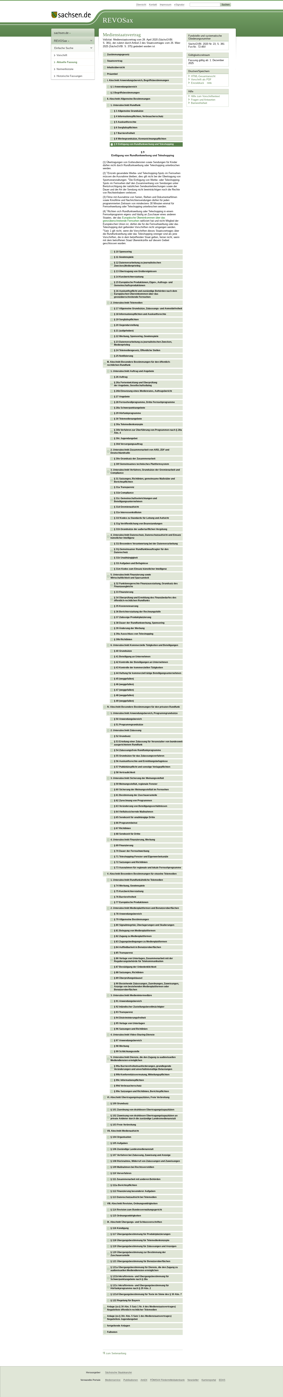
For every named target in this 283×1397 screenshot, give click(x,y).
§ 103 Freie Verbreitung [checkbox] (123, 1124)
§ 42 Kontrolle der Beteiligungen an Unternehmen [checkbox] (141, 662)
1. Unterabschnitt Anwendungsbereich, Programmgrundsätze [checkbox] (144, 713)
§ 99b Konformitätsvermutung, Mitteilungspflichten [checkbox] (141, 1074)
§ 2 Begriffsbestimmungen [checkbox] (125, 92)
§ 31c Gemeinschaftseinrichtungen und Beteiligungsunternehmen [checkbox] (135, 500)
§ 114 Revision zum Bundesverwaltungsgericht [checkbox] (136, 1209)
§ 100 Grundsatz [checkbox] (119, 1103)
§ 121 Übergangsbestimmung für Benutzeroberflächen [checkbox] (140, 1261)
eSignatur (179, 4)
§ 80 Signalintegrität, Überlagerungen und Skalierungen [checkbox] (144, 925)
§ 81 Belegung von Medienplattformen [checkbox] (134, 930)
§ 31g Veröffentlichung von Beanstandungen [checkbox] (138, 523)
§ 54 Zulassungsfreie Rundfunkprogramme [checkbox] (137, 750)
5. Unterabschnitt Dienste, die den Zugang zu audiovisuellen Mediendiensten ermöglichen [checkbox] (143, 1059)
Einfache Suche (63, 48)
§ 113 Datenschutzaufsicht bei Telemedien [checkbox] (134, 1197)
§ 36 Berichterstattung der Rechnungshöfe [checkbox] (137, 611)
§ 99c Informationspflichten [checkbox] (129, 1080)
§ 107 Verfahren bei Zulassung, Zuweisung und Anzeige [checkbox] (141, 1155)
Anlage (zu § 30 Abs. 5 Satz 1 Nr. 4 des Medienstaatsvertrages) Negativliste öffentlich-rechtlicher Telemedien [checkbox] (141, 1308)
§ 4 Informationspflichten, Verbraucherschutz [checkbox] (138, 116)
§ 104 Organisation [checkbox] (121, 1137)
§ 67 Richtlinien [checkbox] (122, 828)
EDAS (222, 1380)
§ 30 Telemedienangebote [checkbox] (128, 418)
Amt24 (144, 1380)
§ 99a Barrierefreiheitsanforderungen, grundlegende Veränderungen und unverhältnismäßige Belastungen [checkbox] (143, 1068)
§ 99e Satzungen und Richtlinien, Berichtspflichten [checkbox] (141, 1091)
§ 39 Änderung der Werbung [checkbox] (129, 628)
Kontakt (153, 4)
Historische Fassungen (69, 76)
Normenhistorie (65, 69)
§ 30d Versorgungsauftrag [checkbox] (128, 444)
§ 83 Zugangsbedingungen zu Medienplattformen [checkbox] (140, 941)
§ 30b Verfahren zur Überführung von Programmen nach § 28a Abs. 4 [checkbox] (148, 431)
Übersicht (141, 4)
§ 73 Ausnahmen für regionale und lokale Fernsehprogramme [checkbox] (147, 867)
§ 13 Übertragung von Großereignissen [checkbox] (135, 271)
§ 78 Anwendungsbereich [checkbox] (128, 914)
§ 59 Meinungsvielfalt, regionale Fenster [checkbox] (135, 784)
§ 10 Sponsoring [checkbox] (123, 251)
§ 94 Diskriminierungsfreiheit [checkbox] (130, 1017)
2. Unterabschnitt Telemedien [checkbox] (126, 302)
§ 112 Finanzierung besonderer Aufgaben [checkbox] (133, 1191)
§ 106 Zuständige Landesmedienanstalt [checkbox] (132, 1149)
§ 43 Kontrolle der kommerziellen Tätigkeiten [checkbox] (138, 667)
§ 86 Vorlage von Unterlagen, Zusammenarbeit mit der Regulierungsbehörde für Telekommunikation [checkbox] (143, 960)
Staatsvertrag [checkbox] (114, 61)
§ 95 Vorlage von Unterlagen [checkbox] (129, 1023)
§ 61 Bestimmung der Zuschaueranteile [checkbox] (135, 795)
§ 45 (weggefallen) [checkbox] (124, 678)
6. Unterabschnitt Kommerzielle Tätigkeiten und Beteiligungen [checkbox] (144, 645)
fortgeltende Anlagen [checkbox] (118, 1325)
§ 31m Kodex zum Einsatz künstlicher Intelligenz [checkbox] (140, 569)
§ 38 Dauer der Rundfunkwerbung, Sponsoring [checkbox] (139, 623)
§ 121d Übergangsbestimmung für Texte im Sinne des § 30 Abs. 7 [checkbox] (146, 1294)
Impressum (165, 4)
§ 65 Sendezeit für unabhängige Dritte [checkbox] (134, 817)
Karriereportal (209, 1380)
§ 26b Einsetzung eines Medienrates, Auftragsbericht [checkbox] (143, 391)
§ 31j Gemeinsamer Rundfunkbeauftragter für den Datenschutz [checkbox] (141, 551)
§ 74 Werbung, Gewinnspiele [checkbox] (129, 885)
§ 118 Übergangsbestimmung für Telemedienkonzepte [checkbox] (140, 1240)
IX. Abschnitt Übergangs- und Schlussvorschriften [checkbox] (134, 1222)
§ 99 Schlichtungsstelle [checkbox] (126, 1051)
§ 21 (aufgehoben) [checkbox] (124, 330)
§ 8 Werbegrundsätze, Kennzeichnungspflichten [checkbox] (140, 138)
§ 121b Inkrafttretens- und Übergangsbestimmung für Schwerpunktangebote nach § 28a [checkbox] (140, 1278)
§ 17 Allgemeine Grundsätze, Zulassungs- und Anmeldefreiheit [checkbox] (148, 308)
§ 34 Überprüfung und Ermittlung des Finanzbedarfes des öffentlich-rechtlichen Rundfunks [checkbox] (145, 599)
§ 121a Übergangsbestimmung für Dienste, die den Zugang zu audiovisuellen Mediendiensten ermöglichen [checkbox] (144, 1269)
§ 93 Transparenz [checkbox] (123, 1012)
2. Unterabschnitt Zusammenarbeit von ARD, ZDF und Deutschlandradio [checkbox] (140, 451)
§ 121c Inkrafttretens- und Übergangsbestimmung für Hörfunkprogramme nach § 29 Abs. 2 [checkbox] (140, 1287)
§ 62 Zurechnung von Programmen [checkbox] (133, 800)
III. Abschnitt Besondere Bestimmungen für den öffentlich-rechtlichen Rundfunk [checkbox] (138, 363)
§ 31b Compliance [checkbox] (124, 492)
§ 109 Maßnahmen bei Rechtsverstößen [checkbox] (132, 1167)
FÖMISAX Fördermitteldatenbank (167, 1380)
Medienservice (113, 1380)
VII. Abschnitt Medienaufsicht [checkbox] (123, 1131)
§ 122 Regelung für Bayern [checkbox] (125, 1300)
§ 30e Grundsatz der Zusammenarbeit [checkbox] (134, 458)
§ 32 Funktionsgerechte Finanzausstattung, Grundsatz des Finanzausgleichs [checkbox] (146, 585)
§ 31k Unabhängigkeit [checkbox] (126, 557)
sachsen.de (61, 32)
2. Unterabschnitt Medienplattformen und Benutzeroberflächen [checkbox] (145, 908)
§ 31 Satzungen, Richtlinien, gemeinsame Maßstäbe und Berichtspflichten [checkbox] (144, 480)
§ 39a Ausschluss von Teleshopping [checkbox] (133, 633)
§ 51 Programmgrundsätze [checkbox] (128, 724)
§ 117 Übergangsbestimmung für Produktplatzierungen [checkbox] (140, 1234)
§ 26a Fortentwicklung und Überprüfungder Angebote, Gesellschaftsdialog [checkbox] (135, 384)
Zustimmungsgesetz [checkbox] (118, 54)
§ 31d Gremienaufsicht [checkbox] (126, 506)
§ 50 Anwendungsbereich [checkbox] (128, 719)
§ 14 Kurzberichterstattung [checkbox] (128, 276)
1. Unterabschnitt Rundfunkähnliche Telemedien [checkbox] (137, 880)
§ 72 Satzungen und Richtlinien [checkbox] (130, 862)
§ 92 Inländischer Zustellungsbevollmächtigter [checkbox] (139, 1006)
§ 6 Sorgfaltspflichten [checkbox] (125, 127)
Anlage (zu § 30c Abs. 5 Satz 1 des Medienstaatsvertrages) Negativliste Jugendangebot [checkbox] (139, 1317)
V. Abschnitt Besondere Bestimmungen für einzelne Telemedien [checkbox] (142, 873)
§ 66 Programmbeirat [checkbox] (125, 823)
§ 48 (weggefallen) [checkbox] (124, 695)
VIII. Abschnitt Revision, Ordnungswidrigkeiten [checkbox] (132, 1203)
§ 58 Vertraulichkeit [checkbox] (124, 772)
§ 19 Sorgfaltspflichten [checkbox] (126, 319)
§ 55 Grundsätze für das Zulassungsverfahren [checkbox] (139, 755)
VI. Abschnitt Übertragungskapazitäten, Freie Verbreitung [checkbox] (138, 1097)
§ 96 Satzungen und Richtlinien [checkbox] (130, 1029)
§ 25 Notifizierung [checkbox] (123, 356)
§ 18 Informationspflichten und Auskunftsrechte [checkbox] (140, 314)
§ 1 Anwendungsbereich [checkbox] (124, 86)
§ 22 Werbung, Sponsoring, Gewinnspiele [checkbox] (136, 336)
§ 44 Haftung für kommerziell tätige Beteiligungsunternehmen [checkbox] (147, 673)
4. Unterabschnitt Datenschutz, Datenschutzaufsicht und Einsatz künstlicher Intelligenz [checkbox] (146, 536)
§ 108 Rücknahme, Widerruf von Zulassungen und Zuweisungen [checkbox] (145, 1161)
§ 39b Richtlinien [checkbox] (123, 639)
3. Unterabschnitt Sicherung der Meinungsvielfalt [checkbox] (137, 778)
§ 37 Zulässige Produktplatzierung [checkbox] (132, 617)
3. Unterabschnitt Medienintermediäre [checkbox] (131, 995)
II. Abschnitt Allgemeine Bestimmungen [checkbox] (128, 99)
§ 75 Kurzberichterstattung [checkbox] (128, 891)
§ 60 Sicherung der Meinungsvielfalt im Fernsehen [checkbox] (141, 789)
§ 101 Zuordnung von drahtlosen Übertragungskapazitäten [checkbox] (142, 1109)
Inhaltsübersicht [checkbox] (116, 67)
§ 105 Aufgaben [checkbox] (119, 1143)
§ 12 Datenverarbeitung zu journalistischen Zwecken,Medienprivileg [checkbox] (137, 264)
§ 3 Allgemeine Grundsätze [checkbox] (128, 111)
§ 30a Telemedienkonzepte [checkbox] (128, 424)
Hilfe (209, 83)
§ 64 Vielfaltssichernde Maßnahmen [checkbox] (133, 811)
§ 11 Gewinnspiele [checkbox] (124, 257)
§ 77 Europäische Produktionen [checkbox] (131, 902)
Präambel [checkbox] (112, 74)
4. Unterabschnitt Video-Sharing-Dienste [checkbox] (133, 1034)
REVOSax (118, 20)
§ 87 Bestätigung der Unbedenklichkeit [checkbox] (135, 967)
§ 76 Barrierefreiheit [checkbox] (125, 897)
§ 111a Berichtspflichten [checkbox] (124, 1185)
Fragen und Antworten (203, 99)
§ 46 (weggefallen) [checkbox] (124, 684)
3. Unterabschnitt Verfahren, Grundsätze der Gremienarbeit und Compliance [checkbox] (145, 471)
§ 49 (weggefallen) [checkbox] (124, 701)
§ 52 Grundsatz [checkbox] (122, 736)
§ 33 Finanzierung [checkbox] (123, 592)
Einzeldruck (198, 83)
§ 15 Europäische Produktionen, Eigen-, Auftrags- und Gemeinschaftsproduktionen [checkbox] (143, 284)
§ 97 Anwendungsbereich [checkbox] (128, 1040)
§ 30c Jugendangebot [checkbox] (125, 438)
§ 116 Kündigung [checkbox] (120, 1228)
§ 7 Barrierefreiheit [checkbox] (124, 133)
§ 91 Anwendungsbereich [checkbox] (128, 1001)
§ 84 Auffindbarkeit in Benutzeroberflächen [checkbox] (137, 947)
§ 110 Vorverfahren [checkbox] (121, 1173)
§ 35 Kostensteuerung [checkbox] (126, 606)
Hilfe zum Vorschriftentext (205, 96)
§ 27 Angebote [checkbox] (122, 396)
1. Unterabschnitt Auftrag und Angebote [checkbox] (132, 371)
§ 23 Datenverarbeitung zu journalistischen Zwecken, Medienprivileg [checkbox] (143, 343)
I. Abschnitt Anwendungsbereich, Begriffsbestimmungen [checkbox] (138, 80)
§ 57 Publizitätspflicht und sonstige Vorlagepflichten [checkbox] (142, 766)
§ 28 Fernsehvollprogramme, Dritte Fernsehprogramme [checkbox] (144, 402)
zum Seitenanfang (116, 1353)
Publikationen (130, 1380)
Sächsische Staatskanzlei (118, 1372)
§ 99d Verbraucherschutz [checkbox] (128, 1085)
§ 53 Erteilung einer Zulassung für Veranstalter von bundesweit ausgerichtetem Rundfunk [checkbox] (148, 743)
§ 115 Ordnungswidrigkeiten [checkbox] (126, 1215)
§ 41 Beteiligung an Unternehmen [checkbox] (132, 656)
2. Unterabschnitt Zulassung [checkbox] (126, 730)
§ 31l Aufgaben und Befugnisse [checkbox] (131, 563)
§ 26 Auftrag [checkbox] (120, 377)
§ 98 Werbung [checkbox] (121, 1046)
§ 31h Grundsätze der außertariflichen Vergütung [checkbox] (140, 529)
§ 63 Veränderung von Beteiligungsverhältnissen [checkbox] (140, 806)
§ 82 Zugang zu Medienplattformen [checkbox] (133, 936)
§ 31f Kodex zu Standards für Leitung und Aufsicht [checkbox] (141, 518)
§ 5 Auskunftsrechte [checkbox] (125, 122)
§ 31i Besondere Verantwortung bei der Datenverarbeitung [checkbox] (146, 543)
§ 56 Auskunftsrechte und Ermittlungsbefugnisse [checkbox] (141, 761)
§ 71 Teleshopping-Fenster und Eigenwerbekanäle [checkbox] (141, 856)
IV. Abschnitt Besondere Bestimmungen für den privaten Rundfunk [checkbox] (143, 707)
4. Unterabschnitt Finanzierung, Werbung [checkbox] (133, 839)
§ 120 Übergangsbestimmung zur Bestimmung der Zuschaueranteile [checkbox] (138, 1254)
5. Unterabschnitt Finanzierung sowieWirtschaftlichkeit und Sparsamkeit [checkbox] (131, 576)
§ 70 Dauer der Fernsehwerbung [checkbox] (131, 851)
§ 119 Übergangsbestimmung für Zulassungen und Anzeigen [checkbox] (143, 1246)
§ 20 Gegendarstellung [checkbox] (126, 325)
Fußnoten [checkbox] (112, 1332)
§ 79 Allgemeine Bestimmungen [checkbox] (131, 919)
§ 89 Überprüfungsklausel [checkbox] (128, 978)
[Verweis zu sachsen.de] (72, 15)
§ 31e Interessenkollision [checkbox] (127, 512)
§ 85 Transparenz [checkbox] (123, 952)
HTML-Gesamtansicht (203, 76)
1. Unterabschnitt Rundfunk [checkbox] (126, 105)
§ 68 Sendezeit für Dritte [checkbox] (127, 834)
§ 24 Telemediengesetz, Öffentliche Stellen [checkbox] (137, 350)
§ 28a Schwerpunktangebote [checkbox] (129, 407)
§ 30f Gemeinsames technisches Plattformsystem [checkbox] (141, 464)
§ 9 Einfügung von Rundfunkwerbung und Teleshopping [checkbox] (144, 144)
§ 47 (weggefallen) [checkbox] (124, 690)
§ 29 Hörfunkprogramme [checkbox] (127, 413)
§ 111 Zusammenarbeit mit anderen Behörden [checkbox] (135, 1179)
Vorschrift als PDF (201, 79)
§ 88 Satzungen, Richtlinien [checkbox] (128, 972)
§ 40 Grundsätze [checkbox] (123, 651)
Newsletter (193, 1380)
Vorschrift (62, 55)
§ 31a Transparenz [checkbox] (124, 487)
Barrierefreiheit (199, 103)
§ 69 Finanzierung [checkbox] (123, 845)
